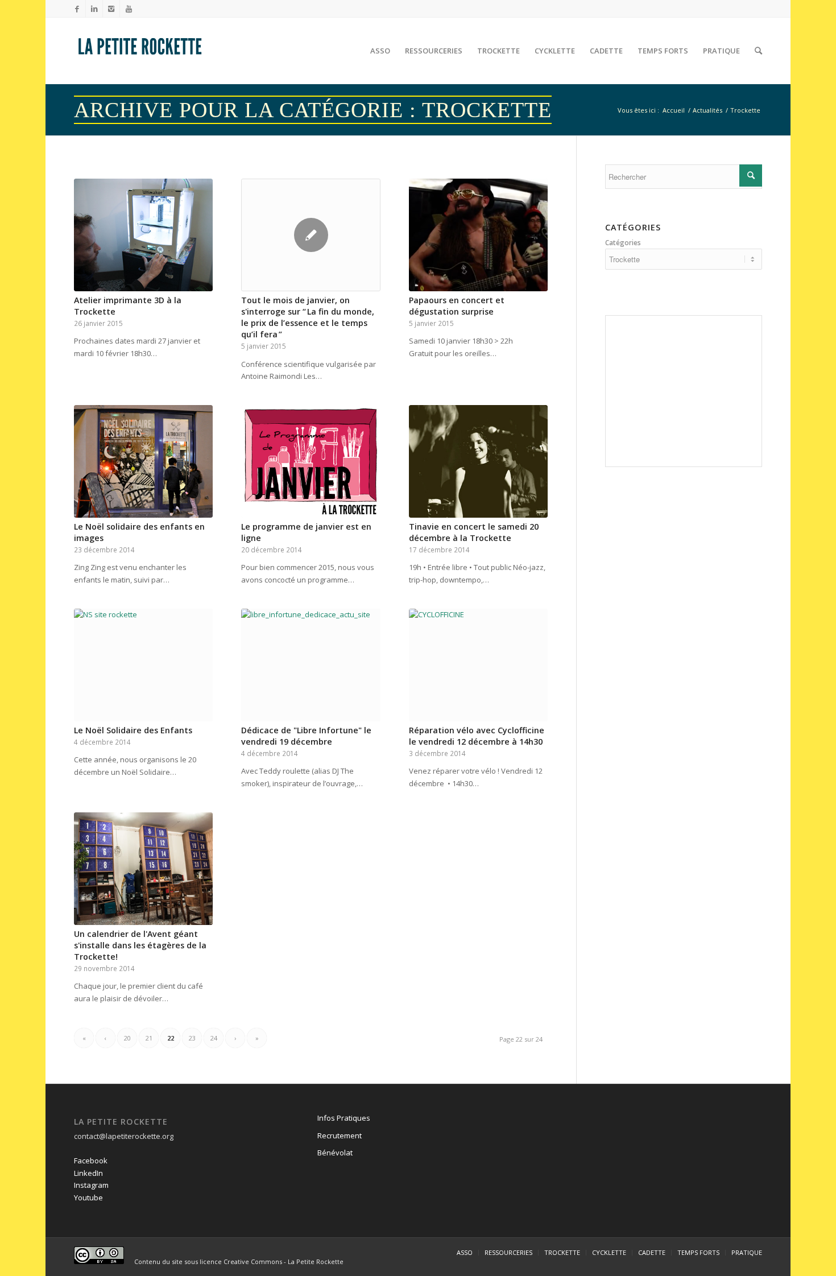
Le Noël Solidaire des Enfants (133, 730)
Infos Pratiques (343, 1118)
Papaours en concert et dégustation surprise (456, 306)
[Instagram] (111, 8)
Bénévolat (335, 1152)
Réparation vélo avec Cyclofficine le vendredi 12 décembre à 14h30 (476, 736)
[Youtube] (128, 8)
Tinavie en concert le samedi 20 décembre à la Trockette (474, 532)
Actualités (707, 110)
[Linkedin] (94, 8)
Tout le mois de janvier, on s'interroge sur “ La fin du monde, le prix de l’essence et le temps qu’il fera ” (307, 317)
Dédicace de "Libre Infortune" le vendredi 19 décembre (306, 736)
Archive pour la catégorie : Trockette (313, 110)
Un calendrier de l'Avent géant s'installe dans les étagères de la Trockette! (140, 945)
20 (127, 1038)
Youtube (88, 1197)
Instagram (91, 1185)
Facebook (90, 1160)
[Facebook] (77, 8)
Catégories (623, 242)
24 (213, 1038)
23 (192, 1038)
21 (149, 1038)
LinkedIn (88, 1173)
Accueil (674, 110)
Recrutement (339, 1135)
